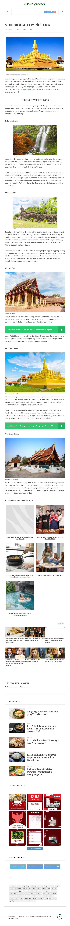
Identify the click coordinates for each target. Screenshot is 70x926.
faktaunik (53, 888)
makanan (37, 896)
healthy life (54, 891)
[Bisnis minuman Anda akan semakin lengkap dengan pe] (52, 819)
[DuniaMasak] (35, 4)
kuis (48, 893)
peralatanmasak (14, 898)
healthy (39, 891)
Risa (18, 29)
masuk (15, 687)
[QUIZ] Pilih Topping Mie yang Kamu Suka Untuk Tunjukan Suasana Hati (41, 729)
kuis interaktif (13, 896)
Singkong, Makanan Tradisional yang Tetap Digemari (42, 712)
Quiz (28, 723)
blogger (57, 886)
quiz (21, 898)
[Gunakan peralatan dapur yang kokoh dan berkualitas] (52, 837)
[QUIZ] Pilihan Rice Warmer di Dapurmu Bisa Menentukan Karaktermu (41, 757)
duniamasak (18, 888)
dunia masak (26, 888)
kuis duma (53, 893)
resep (34, 898)
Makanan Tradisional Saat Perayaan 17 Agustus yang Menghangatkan (40, 772)
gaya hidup (32, 891)
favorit (11, 891)
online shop (50, 896)
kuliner (20, 896)
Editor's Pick (28, 29)
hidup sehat (13, 893)
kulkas (25, 896)
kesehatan (38, 893)
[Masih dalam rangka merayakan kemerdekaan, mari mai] (35, 802)
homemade (21, 893)
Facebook (31, 866)
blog (23, 886)
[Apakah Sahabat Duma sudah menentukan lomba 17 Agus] (35, 837)
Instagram (48, 866)
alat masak (13, 886)
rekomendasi (27, 898)
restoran (40, 898)
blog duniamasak (38, 886)
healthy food (46, 891)
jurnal (32, 893)
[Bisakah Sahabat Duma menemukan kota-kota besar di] (35, 819)
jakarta (27, 893)
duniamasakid (46, 888)
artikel (19, 886)
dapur (11, 888)
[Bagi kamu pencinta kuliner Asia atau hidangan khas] (17, 837)
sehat (50, 898)
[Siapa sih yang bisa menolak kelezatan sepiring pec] (17, 802)
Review (46, 898)
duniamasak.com (36, 888)
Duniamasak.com (28, 89)
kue (44, 893)
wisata (36, 111)
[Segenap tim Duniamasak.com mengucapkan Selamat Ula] (17, 819)
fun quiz (25, 891)
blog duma (29, 886)
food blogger (18, 891)
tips (55, 898)
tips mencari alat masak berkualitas (26, 901)
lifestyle (31, 896)
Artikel (29, 708)
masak (43, 896)
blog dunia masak (49, 886)
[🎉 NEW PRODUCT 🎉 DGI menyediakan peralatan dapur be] (52, 802)
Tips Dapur (12, 901)
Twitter (13, 866)
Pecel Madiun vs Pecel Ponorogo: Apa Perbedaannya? (43, 741)
